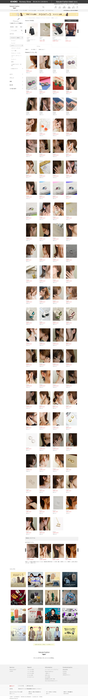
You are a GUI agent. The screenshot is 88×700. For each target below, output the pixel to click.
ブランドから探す (30, 669)
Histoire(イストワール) (40, 17)
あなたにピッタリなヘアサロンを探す (16, 691)
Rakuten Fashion (32, 17)
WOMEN (12, 26)
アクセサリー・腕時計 (15, 37)
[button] (32, 33)
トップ (26, 17)
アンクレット (13, 59)
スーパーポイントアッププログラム (51, 669)
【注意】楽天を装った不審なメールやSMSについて (44, 644)
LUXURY (11, 671)
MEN (16, 26)
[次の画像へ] (77, 31)
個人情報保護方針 (17, 696)
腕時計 (12, 61)
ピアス (12, 45)
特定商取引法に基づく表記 (50, 678)
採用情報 (40, 696)
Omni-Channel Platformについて (51, 680)
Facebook (65, 671)
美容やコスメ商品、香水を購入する (35, 691)
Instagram (65, 673)
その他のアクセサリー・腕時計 (16, 65)
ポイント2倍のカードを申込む (51, 691)
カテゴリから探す (30, 673)
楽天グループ (69, 4)
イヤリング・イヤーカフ (15, 48)
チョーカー (13, 43)
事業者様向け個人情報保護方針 (26, 696)
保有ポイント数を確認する (68, 691)
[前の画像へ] (25, 31)
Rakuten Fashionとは (49, 671)
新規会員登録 (65, 669)
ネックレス (13, 40)
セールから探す (30, 675)
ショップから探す (30, 671)
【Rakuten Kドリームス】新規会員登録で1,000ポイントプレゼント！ (30, 688)
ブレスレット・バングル (15, 53)
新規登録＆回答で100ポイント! (60, 4)
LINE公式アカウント (66, 674)
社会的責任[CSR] (35, 696)
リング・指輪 (13, 50)
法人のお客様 (47, 677)
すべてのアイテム (30, 677)
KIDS (21, 26)
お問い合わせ (47, 675)
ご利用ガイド (47, 673)
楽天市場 (76, 4)
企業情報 (11, 696)
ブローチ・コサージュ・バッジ (16, 56)
